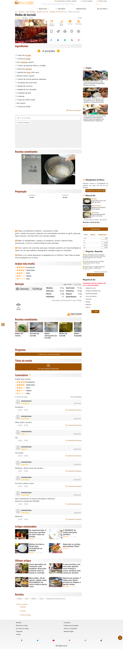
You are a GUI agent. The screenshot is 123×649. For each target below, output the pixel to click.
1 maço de (24, 55)
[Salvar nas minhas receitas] (51, 31)
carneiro (28, 69)
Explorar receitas (21, 604)
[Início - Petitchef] (16, 12)
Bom (28, 273)
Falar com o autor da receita (49, 354)
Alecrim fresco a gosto (25, 76)
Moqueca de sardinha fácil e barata (98, 208)
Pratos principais (25, 615)
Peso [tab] (86, 234)
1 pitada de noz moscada (26, 89)
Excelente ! (30, 267)
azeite (28, 59)
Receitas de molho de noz (56, 599)
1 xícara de (23, 59)
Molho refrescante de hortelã (51, 335)
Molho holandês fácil (80, 334)
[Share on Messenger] (58, 40)
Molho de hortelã (63, 334)
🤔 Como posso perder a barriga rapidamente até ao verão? (93, 262)
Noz (26, 599)
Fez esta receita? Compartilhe (48, 369)
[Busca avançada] (100, 4)
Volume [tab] (92, 234)
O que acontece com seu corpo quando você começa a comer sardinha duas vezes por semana (72, 568)
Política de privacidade (71, 625)
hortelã (28, 55)
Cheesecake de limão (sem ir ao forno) (98, 215)
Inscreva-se (95, 229)
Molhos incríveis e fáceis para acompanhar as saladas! (36, 547)
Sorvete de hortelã (34, 334)
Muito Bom (30, 270)
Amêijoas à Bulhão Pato (93, 291)
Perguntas (81, 9)
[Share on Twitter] (72, 40)
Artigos (61, 9)
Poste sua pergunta (96, 275)
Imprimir (104, 220)
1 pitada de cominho (25, 86)
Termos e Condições (70, 628)
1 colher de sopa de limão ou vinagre (31, 66)
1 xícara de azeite (23, 107)
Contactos (67, 622)
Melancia (88, 304)
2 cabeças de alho (24, 93)
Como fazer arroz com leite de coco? (99, 201)
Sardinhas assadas (91, 293)
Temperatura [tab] (102, 234)
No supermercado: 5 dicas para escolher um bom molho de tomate (37, 533)
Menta (34, 599)
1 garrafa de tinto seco (28, 72)
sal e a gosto (25, 62)
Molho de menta (19, 334)
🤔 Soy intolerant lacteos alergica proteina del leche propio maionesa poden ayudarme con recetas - (94, 256)
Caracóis (88, 299)
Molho (20, 599)
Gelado (88, 302)
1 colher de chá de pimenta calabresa (31, 79)
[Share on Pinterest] (79, 40)
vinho (28, 72)
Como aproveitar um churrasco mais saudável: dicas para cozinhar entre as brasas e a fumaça (37, 568)
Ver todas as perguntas (100, 272)
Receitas (42, 9)
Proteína (23, 611)
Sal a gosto (21, 103)
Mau (28, 279)
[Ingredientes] (3, 324)
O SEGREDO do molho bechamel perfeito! (70, 532)
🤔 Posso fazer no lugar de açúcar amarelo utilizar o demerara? (94, 267)
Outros (88, 307)
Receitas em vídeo (22, 625)
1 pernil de (24, 69)
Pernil (41, 599)
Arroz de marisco (91, 296)
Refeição (23, 607)
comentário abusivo (74, 410)
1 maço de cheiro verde (26, 100)
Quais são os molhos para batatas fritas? (71, 545)
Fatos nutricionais (74, 110)
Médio (28, 276)
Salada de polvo (91, 288)
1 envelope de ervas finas (27, 83)
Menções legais (69, 631)
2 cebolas (20, 96)
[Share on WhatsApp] (65, 40)
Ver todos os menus (91, 220)
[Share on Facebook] (51, 40)
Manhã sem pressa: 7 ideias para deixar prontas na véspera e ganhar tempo (72, 581)
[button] (17, 31)
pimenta (24, 62)
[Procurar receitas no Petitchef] (97, 4)
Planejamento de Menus (94, 190)
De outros (102, 9)
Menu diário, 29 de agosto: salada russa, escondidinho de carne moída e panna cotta (38, 582)
